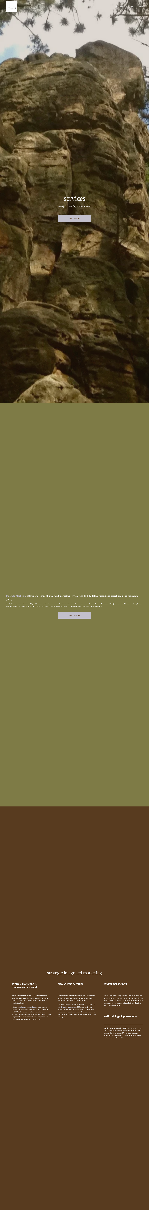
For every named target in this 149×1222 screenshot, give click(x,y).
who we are (119, 7)
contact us (74, 218)
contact (140, 7)
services (130, 7)
